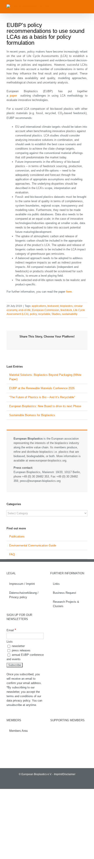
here (69, 291)
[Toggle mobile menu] (85, 6)
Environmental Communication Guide (32, 545)
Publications (17, 536)
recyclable (44, 314)
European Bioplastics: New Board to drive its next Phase (45, 406)
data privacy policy (18, 700)
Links (56, 583)
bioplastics (66, 306)
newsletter (18, 646)
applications (39, 306)
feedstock (66, 310)
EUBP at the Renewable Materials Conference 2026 (42, 388)
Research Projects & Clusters (66, 604)
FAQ (12, 554)
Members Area (18, 730)
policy (33, 314)
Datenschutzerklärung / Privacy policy (23, 595)
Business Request (64, 592)
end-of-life (25, 310)
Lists (10, 641)
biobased (53, 306)
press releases (20, 650)
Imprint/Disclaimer (64, 774)
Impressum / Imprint (22, 583)
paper (13, 95)
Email (11, 630)
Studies (56, 314)
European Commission (45, 310)
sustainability (69, 314)
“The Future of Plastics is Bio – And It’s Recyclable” (42, 397)
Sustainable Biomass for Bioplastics (32, 415)
